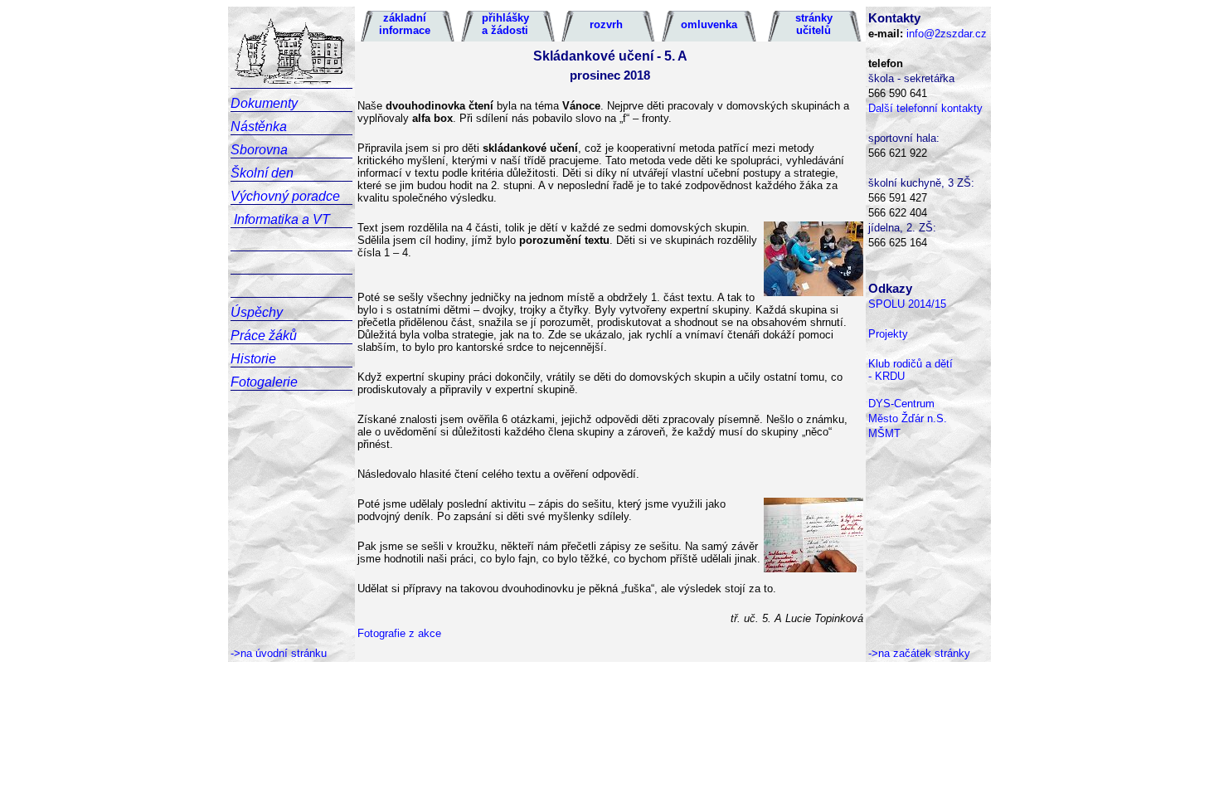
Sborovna (259, 150)
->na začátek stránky (919, 653)
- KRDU (886, 376)
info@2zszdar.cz (946, 33)
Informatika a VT (282, 219)
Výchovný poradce (285, 196)
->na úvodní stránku (279, 653)
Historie (253, 359)
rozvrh (606, 24)
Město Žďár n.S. (907, 418)
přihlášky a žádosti (505, 24)
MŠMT (884, 433)
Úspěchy (257, 312)
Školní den (262, 173)
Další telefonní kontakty (925, 108)
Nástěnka (259, 126)
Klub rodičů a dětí (910, 364)
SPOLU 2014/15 (907, 304)
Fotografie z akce (399, 633)
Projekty (888, 334)
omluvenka (709, 24)
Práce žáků (264, 335)
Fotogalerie (264, 382)
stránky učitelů (814, 24)
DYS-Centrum (901, 403)
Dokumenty (264, 103)
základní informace (404, 24)
